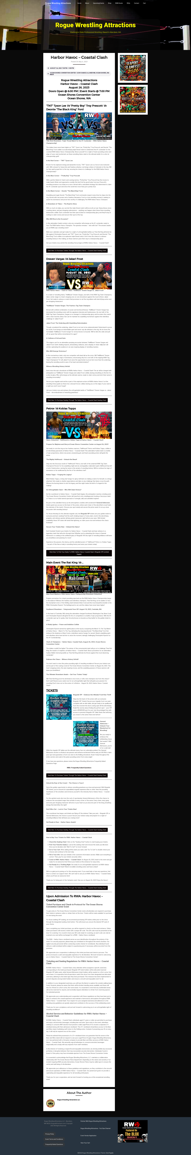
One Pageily (109, 1153)
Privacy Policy (49, 1134)
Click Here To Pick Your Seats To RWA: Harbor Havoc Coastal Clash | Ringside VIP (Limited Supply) (79, 553)
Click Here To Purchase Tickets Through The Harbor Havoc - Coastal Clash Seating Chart (77, 250)
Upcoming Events (98, 3)
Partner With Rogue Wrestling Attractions (93, 1121)
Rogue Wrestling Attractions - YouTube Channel (95, 1128)
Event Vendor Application (88, 1135)
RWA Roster (119, 3)
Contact (136, 3)
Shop (109, 3)
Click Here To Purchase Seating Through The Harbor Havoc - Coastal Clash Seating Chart (77, 400)
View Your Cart (85, 1143)
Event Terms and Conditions (54, 1139)
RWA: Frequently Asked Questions (79, 768)
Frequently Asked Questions (54, 1144)
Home (79, 3)
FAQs (128, 3)
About (87, 3)
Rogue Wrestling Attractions (58, 3)
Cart (144, 3)
